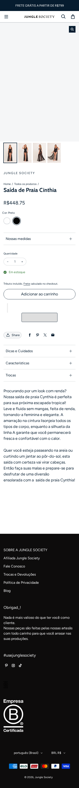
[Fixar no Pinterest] (37, 335)
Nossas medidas (18, 239)
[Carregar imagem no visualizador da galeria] (10, 153)
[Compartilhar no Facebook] (29, 335)
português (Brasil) (26, 753)
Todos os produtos (25, 184)
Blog (7, 591)
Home (7, 184)
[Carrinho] (72, 16)
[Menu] (6, 16)
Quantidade (11, 253)
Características (17, 363)
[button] (7, 308)
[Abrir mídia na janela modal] (72, 29)
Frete (26, 283)
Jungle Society (44, 777)
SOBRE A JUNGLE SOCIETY (25, 550)
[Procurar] (63, 16)
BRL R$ (56, 753)
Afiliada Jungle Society (22, 558)
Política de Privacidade (21, 582)
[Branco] (7, 220)
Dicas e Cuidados (19, 351)
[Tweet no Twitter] (45, 335)
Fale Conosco (14, 566)
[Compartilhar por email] (53, 335)
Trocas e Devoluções (20, 574)
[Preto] (16, 220)
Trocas (11, 375)
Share (16, 335)
